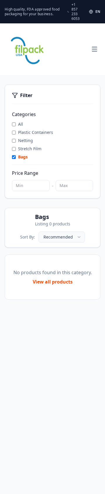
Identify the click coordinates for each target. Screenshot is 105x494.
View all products (53, 282)
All (20, 124)
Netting (25, 140)
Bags (23, 157)
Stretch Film (29, 148)
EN (97, 11)
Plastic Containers (35, 132)
